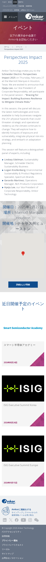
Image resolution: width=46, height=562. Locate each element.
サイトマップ (8, 553)
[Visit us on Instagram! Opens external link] (30, 520)
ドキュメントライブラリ (9, 6)
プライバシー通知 (10, 540)
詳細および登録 (23, 284)
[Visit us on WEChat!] (36, 520)
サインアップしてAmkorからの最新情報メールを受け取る (24, 512)
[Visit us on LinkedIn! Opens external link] (5, 520)
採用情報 (16, 10)
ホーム (6, 47)
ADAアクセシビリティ (11, 531)
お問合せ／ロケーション (27, 10)
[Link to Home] (9, 501)
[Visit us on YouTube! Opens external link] (23, 520)
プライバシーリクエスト (12, 545)
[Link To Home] (34, 16)
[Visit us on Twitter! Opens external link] (10, 520)
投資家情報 (29, 6)
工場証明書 (21, 6)
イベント (19, 47)
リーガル (6, 549)
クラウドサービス (8, 10)
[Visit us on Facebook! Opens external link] (17, 520)
